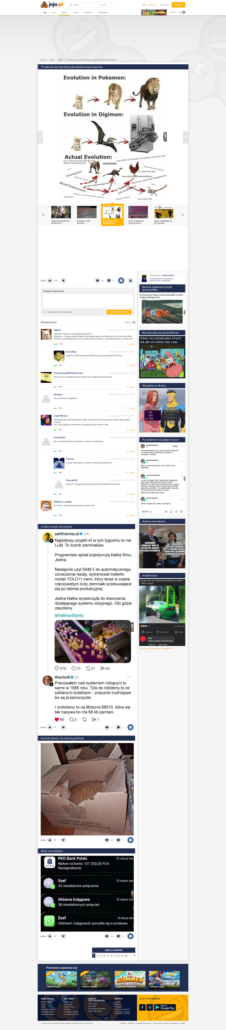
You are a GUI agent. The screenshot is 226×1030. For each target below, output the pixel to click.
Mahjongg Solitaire (47, 1014)
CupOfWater (61, 415)
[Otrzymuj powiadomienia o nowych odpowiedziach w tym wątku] (133, 330)
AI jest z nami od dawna (56, 526)
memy (52, 60)
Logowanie (92, 1006)
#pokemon (158, 279)
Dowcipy (88, 13)
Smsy (43, 1007)
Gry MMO (69, 998)
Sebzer (57, 330)
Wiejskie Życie (69, 1007)
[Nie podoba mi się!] (67, 280)
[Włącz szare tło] (181, 12)
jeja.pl (43, 60)
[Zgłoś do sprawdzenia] (130, 280)
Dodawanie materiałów (96, 1009)
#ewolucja (168, 279)
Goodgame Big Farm (71, 1014)
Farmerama (68, 1002)
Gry (54, 13)
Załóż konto (164, 5)
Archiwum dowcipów (48, 1009)
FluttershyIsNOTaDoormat (68, 373)
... (130, 956)
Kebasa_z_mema (63, 501)
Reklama (118, 1004)
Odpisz (132, 344)
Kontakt (117, 1002)
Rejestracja (92, 1004)
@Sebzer (70, 356)
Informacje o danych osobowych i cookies (122, 1012)
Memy (64, 13)
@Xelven (70, 484)
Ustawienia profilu (94, 1011)
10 (126, 956)
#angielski (166, 281)
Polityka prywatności (122, 1009)
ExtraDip (71, 351)
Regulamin (118, 1007)
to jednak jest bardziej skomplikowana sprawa (91, 60)
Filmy (75, 13)
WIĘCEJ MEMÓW (114, 950)
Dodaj (178, 5)
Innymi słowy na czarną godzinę (62, 738)
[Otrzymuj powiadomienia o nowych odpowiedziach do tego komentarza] (133, 352)
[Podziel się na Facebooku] (121, 280)
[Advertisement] (113, 249)
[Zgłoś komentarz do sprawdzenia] (130, 330)
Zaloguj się (151, 5)
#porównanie (155, 281)
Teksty (43, 1004)
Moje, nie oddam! (52, 851)
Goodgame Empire (71, 1012)
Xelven (70, 458)
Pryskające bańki (47, 1012)
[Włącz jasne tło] (179, 12)
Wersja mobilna (46, 1002)
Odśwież (128, 322)
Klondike (67, 1009)
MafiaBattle (68, 1004)
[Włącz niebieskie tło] (183, 12)
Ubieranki (103, 13)
